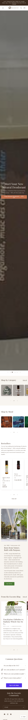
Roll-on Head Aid (6, 478)
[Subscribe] (23, 707)
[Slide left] (10, 400)
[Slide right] (17, 400)
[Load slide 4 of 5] (16, 372)
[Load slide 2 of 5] (12, 372)
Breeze (16, 474)
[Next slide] (20, 372)
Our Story (9, 583)
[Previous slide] (8, 372)
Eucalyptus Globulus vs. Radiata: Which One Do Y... (13, 621)
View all (25, 380)
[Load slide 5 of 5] (18, 372)
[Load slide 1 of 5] (10, 372)
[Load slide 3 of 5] (14, 372)
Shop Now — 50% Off (18, 199)
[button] (3, 8)
